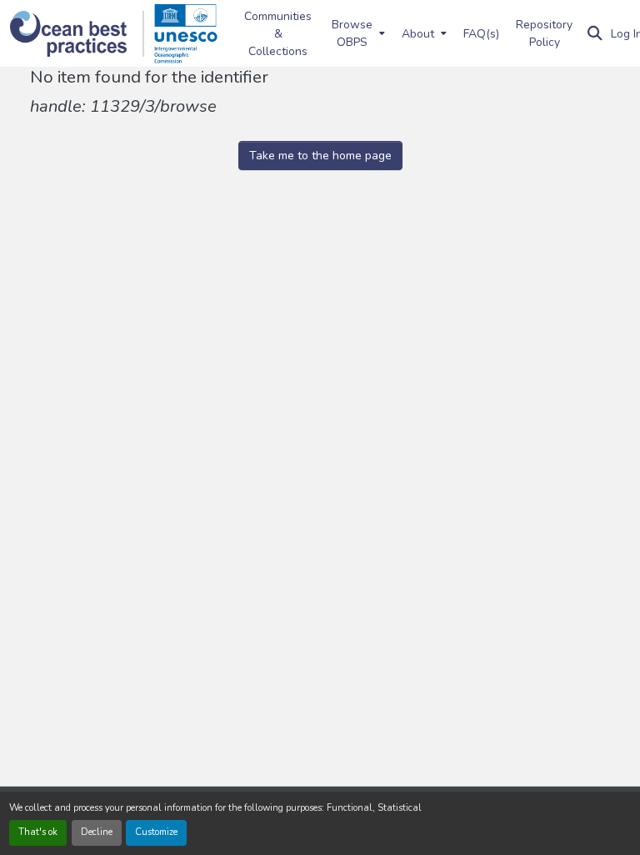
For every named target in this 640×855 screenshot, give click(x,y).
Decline (96, 832)
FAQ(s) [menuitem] (481, 34)
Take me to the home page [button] (320, 155)
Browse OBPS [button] (352, 33)
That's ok (38, 832)
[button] (77, 34)
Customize (156, 832)
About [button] (418, 34)
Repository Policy (544, 33)
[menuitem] (356, 33)
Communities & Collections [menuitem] (278, 33)
